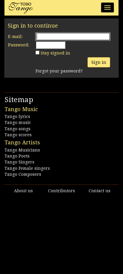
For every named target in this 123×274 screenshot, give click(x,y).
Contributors (61, 190)
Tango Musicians (22, 150)
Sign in (98, 62)
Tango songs (17, 128)
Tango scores (18, 134)
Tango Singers (19, 162)
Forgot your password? (59, 71)
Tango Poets (17, 156)
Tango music (17, 122)
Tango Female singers (27, 168)
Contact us (99, 190)
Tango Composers (22, 174)
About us (23, 190)
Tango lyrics (17, 116)
